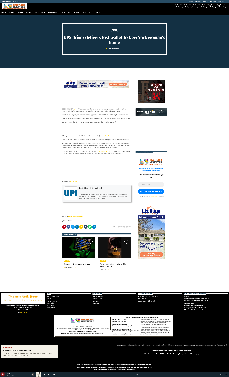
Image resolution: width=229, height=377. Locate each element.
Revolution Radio (143, 299)
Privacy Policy (51, 308)
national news (67, 220)
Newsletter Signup (97, 296)
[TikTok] (190, 6)
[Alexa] (212, 6)
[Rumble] (199, 6)
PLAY (223, 6)
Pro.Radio (155, 350)
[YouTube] (177, 6)
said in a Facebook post (104, 151)
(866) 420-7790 (24, 312)
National (114, 30)
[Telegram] (194, 6)
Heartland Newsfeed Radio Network (148, 296)
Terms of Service (190, 354)
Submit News (96, 301)
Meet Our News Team (53, 296)
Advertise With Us (52, 301)
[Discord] (208, 6)
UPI (75, 109)
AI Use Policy (50, 305)
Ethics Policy (50, 303)
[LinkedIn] (203, 6)
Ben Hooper (73, 181)
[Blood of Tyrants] (151, 91)
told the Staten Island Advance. (112, 136)
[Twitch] (181, 6)
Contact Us (95, 303)
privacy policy (154, 196)
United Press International (90, 188)
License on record (221, 345)
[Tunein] (185, 6)
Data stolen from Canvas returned (77, 264)
